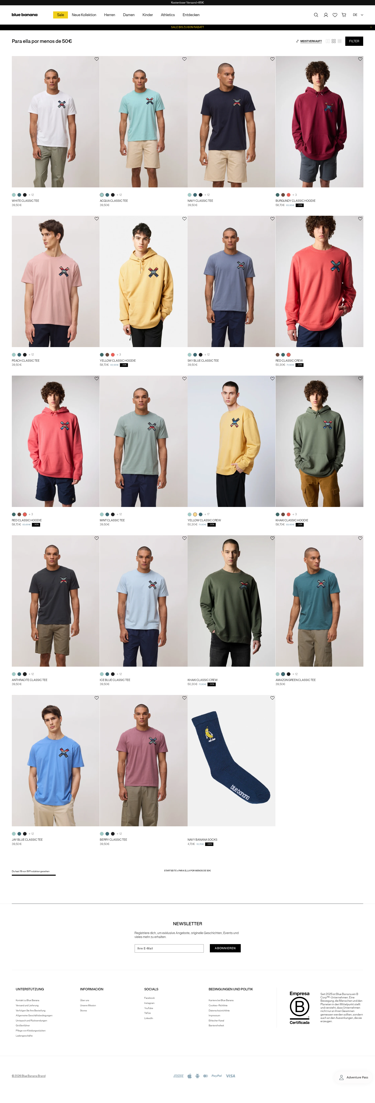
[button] (316, 15)
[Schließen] (371, 27)
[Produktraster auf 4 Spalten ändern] (334, 41)
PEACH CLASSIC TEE (26, 360)
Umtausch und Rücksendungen (31, 1020)
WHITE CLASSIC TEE (25, 201)
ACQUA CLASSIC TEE (114, 201)
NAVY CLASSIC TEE (200, 201)
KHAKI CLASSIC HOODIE (292, 520)
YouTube (148, 1008)
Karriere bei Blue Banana (221, 1000)
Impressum (214, 1015)
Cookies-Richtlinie (218, 1005)
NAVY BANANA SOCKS (202, 839)
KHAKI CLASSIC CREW (203, 680)
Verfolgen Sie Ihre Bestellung (30, 1010)
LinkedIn (148, 1018)
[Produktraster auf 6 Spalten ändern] (340, 41)
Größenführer (23, 1025)
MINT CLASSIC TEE (112, 520)
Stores (83, 1010)
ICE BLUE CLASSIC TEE (115, 680)
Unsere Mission (88, 1005)
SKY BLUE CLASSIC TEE (203, 360)
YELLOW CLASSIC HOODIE (118, 360)
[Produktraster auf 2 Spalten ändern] (328, 41)
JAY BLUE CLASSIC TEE (27, 839)
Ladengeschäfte (24, 1035)
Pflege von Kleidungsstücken (30, 1030)
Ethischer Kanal (216, 1020)
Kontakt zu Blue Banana (27, 1000)
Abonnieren (225, 948)
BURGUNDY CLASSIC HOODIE (296, 201)
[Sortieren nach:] (297, 41)
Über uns (84, 1000)
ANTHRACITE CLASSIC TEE (29, 680)
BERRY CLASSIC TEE (113, 839)
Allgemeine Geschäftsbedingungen (34, 1015)
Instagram (149, 1003)
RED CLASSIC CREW (289, 360)
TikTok (147, 1013)
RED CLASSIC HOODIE (27, 520)
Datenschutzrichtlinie (219, 1010)
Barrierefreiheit (216, 1025)
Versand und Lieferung (27, 1005)
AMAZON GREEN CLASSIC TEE (296, 680)
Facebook (149, 998)
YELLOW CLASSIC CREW (204, 520)
